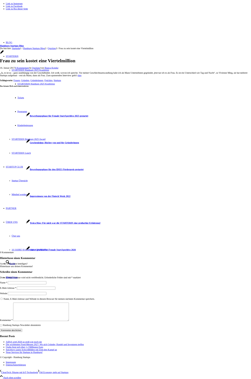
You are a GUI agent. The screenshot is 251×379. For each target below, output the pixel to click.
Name (3, 282)
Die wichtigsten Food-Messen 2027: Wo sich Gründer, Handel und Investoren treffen (45, 344)
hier (79, 75)
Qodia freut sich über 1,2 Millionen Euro (24, 347)
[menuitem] (128, 362)
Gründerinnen (36, 80)
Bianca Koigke (51, 68)
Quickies (36, 68)
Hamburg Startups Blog (12, 46)
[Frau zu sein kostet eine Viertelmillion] (2, 53)
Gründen (25, 80)
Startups (57, 80)
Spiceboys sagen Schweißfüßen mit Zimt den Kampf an (31, 349)
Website (3, 293)
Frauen (17, 80)
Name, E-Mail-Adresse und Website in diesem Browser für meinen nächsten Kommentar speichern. (49, 299)
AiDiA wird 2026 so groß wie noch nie (24, 342)
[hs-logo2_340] (22, 26)
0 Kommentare (22, 68)
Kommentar (6, 320)
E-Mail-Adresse (8, 288)
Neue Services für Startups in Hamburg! (24, 352)
